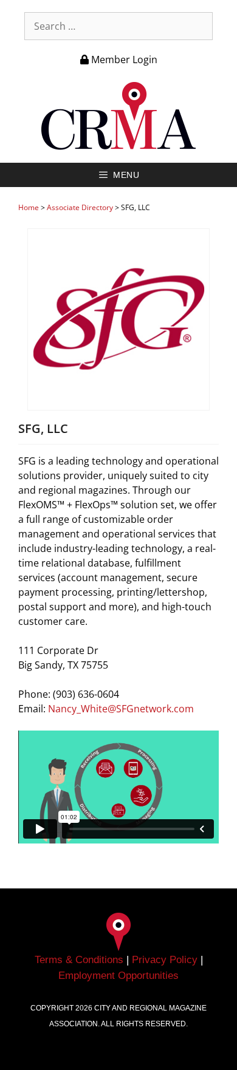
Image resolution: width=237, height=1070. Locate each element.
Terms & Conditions (79, 960)
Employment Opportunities (118, 975)
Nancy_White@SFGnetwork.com (121, 708)
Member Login (123, 59)
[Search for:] (118, 26)
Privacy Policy (164, 960)
